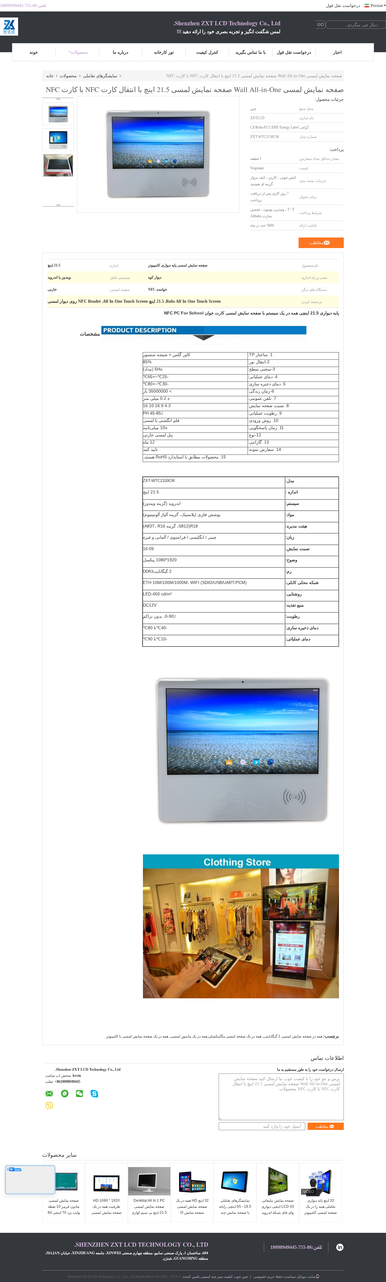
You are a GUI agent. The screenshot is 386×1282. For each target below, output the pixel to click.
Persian (377, 5)
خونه (34, 52)
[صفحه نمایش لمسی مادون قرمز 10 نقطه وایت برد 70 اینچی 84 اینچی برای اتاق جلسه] (64, 1181)
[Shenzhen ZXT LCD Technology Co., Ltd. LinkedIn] (340, 1246)
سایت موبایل (306, 1276)
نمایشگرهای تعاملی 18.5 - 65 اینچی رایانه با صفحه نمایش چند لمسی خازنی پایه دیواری (235, 1212)
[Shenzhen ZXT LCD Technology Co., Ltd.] (33, 27)
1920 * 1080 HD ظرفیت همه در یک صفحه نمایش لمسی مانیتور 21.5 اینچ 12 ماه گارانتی (106, 1212)
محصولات (79, 52)
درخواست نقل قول (343, 5)
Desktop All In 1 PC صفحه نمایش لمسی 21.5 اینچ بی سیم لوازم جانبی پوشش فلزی (149, 1209)
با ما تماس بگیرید (251, 52)
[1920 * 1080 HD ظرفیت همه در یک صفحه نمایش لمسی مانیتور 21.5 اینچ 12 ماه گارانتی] (106, 1181)
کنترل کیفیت (207, 52)
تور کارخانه (164, 52)
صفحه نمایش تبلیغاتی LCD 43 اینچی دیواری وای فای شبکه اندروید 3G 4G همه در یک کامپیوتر (277, 1212)
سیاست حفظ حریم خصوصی (274, 1276)
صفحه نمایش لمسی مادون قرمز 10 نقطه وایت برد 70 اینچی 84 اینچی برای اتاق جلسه (64, 1209)
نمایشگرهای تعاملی (100, 75)
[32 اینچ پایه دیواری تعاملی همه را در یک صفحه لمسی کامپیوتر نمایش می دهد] (320, 1181)
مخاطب (317, 242)
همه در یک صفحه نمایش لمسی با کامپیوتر (137, 1036)
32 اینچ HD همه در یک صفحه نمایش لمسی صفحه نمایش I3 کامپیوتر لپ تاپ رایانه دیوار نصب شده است (192, 1212)
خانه (50, 75)
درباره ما (120, 52)
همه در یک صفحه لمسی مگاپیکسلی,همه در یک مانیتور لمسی (216, 1036)
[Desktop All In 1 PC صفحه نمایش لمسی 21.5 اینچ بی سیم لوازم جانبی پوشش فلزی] (149, 1181)
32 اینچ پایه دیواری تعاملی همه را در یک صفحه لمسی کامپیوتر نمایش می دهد (320, 1209)
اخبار (337, 52)
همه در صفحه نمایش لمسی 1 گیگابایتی (293, 1036)
